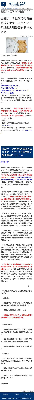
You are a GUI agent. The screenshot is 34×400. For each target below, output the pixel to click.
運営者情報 (5, 394)
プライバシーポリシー (28, 394)
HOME (2, 8)
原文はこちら (5, 162)
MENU (3, 4)
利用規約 (17, 394)
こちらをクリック (7, 125)
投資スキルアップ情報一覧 (13, 8)
